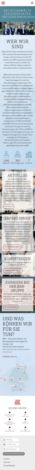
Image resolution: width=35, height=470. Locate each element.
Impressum (6, 459)
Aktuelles (9, 206)
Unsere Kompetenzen (13, 271)
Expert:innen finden (12, 247)
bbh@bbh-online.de (10, 357)
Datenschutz (7, 462)
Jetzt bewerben (11, 307)
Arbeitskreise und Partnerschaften (14, 454)
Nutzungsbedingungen (9, 465)
